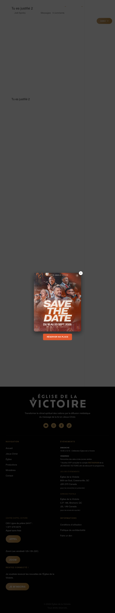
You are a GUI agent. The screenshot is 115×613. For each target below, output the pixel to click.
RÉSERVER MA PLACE (57, 337)
